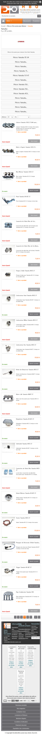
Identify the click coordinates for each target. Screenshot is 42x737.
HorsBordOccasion (18, 733)
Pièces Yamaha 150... (21, 85)
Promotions (36, 21)
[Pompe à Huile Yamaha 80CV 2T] (8, 275)
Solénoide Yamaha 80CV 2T (24, 444)
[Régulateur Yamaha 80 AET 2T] (8, 423)
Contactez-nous (21, 712)
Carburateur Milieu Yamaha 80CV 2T (26, 320)
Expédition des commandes (21, 728)
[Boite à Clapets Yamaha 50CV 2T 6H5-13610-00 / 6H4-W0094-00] (8, 151)
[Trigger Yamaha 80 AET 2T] (8, 571)
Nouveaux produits (21, 705)
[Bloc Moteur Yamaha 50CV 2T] (8, 176)
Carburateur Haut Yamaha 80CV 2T (26, 295)
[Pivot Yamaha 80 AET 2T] (8, 200)
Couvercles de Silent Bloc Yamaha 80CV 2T (27, 469)
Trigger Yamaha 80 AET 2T (23, 567)
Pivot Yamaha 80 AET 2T (23, 197)
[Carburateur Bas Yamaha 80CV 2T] (8, 349)
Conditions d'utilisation (21, 722)
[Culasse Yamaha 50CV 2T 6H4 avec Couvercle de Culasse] (8, 126)
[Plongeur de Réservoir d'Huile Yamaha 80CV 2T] (8, 547)
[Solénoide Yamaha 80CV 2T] (8, 448)
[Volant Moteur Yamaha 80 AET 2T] (8, 497)
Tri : (16, 117)
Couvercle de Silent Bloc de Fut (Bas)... (27, 246)
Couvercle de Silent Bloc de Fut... (26, 221)
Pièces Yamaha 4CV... (21, 94)
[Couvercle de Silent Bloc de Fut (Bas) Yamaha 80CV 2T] (8, 250)
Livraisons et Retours (21, 715)
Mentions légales (21, 718)
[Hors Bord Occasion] (21, 9)
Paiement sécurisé (21, 725)
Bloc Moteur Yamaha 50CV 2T (24, 172)
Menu (8, 21)
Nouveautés (27, 21)
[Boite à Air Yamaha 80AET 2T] (8, 398)
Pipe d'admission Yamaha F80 (25, 592)
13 (35, 617)
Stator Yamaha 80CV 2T (23, 518)
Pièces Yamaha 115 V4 (21, 57)
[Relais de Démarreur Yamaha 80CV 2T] (8, 373)
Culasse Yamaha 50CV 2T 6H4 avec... (26, 122)
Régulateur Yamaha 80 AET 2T (25, 419)
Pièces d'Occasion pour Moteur (16, 26)
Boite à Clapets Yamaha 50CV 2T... (26, 147)
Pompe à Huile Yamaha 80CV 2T (25, 271)
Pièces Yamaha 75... (21, 71)
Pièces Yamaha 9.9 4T (21, 75)
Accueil (3, 26)
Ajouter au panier (34, 190)
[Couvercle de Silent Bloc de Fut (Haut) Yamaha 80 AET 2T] (8, 225)
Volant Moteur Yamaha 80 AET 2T (26, 493)
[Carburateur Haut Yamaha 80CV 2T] (8, 299)
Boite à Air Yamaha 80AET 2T (24, 394)
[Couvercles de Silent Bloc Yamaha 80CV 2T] (8, 472)
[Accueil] (3, 21)
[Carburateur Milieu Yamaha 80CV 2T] (8, 324)
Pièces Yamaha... (21, 62)
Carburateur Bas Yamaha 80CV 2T (26, 345)
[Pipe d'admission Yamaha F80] (8, 596)
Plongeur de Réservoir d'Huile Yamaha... (28, 543)
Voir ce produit (22, 132)
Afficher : (4, 117)
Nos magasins (21, 708)
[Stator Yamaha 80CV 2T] (8, 522)
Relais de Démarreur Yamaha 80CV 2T (27, 370)
